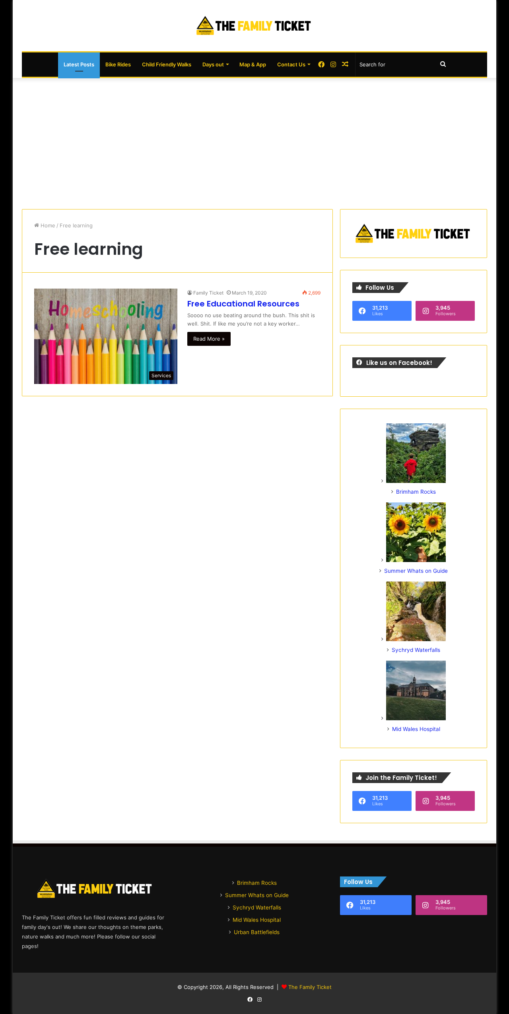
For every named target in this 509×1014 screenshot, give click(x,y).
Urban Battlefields (257, 932)
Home (47, 225)
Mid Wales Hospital (416, 729)
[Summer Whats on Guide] (416, 560)
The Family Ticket (310, 987)
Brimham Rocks (416, 492)
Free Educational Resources (243, 303)
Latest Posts (79, 64)
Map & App (252, 64)
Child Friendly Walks (166, 64)
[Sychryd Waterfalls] (416, 639)
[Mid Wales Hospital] (416, 718)
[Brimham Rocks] (416, 481)
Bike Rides (118, 64)
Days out (213, 64)
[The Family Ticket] (254, 25)
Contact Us (291, 64)
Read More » (209, 338)
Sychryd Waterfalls (416, 650)
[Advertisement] (254, 141)
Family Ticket (208, 293)
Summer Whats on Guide (416, 571)
